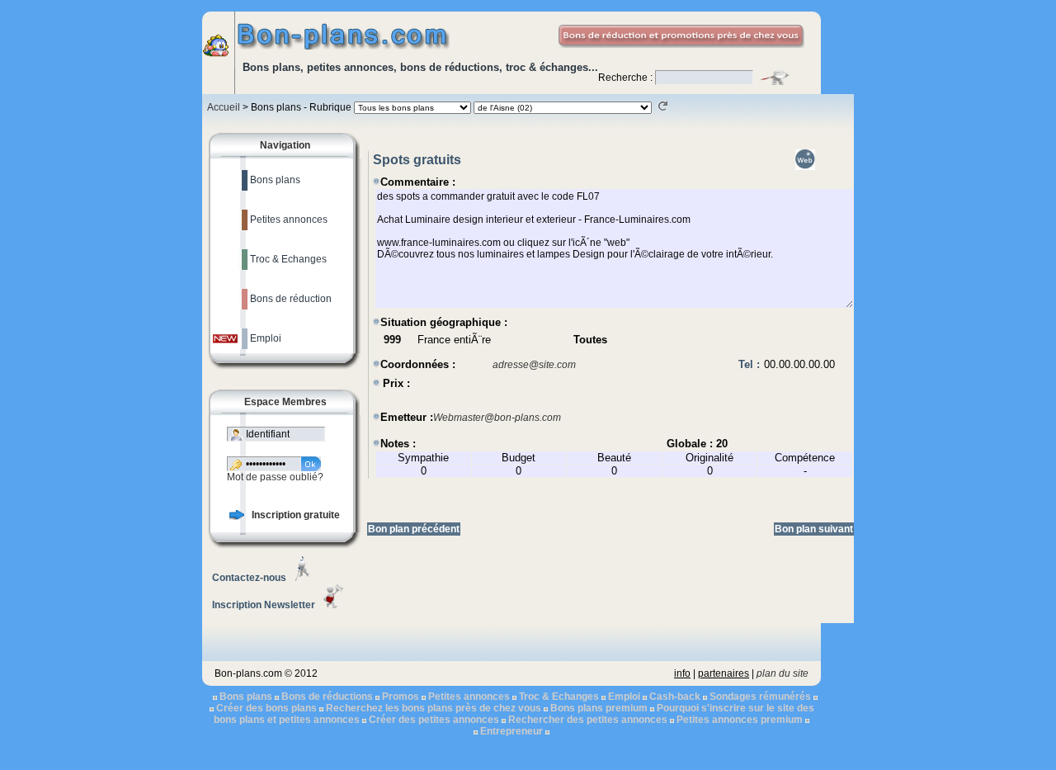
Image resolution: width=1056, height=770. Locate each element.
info (682, 673)
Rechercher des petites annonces (587, 719)
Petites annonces (469, 696)
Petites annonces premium (739, 719)
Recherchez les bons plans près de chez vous (433, 708)
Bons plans (245, 696)
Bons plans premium (599, 708)
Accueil (223, 107)
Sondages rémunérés (760, 696)
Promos (400, 696)
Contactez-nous (249, 577)
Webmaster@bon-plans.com (497, 417)
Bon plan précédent (414, 529)
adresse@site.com (534, 365)
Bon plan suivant (814, 529)
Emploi (624, 696)
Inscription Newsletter (263, 605)
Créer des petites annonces (434, 719)
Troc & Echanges (559, 696)
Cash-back (674, 696)
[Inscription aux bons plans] (236, 516)
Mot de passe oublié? (275, 477)
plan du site (782, 673)
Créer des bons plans (266, 708)
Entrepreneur (511, 731)
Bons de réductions (327, 696)
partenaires (723, 673)
